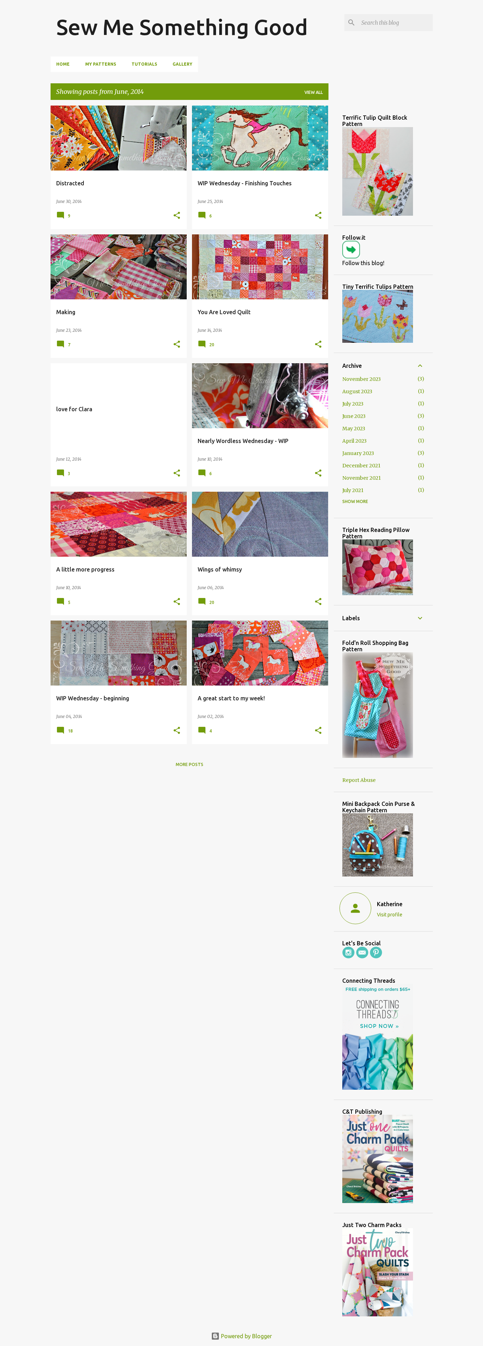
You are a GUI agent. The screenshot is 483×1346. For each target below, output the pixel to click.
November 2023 (361, 379)
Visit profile (389, 914)
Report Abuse (359, 780)
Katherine (389, 904)
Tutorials (144, 64)
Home (63, 64)
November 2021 (361, 478)
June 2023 (354, 416)
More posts (189, 764)
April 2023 (354, 441)
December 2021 (361, 465)
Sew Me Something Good (182, 26)
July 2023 (352, 404)
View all (313, 92)
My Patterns (100, 64)
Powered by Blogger (246, 1336)
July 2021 (352, 490)
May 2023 (353, 428)
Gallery (182, 64)
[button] (177, 216)
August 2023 (357, 391)
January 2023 (358, 453)
